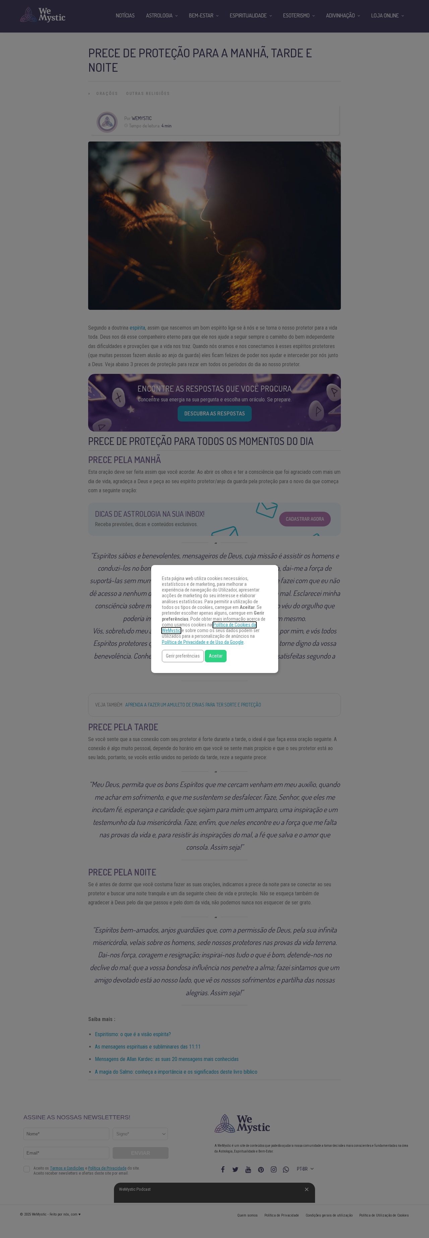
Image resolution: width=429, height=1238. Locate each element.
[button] (183, 656)
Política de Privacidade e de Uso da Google (203, 642)
